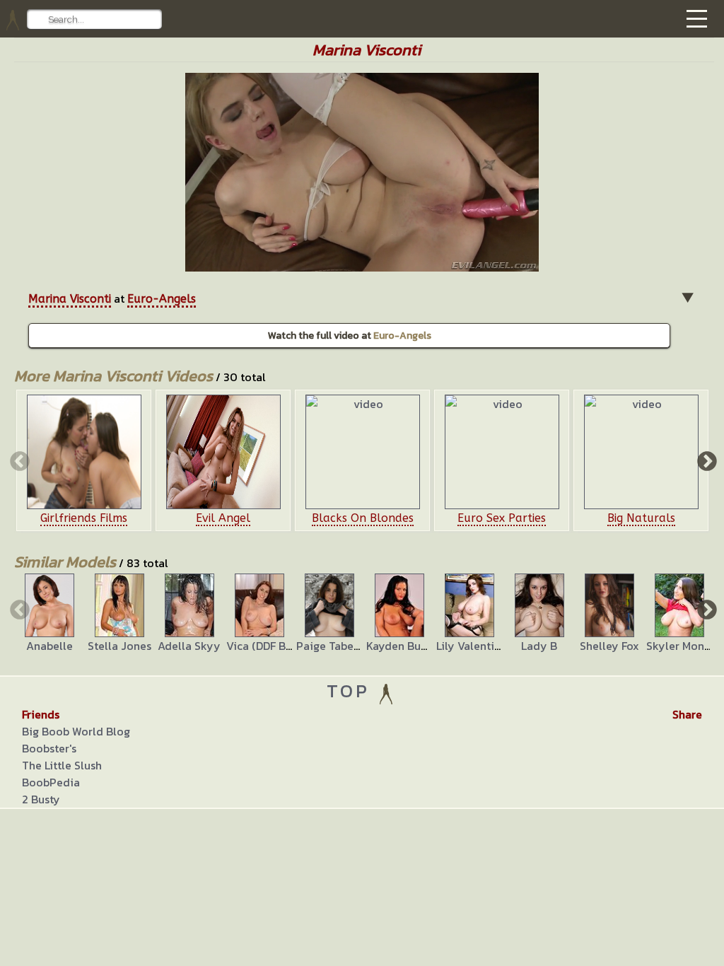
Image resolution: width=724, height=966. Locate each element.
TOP (352, 690)
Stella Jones (119, 645)
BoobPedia (51, 782)
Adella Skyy (189, 645)
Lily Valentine (471, 645)
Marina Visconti (69, 298)
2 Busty (41, 799)
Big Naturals (641, 518)
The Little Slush (62, 765)
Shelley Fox (609, 645)
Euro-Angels (161, 298)
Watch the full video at (349, 335)
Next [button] (706, 460)
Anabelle (49, 645)
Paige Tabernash (339, 645)
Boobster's (49, 748)
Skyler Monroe (684, 645)
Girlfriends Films (83, 518)
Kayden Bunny (403, 645)
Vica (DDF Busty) (268, 645)
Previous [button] (18, 460)
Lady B (539, 645)
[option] (83, 460)
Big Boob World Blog (76, 731)
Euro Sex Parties (501, 518)
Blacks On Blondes (363, 518)
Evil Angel (223, 518)
